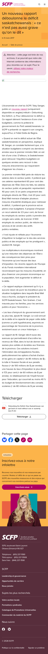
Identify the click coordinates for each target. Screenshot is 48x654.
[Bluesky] (9, 628)
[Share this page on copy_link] (23, 440)
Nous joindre (7, 586)
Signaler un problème (36, 648)
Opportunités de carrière (13, 581)
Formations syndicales (12, 605)
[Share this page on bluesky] (4, 440)
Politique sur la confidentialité (13, 648)
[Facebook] (3, 628)
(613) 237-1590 (19, 554)
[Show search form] (39, 4)
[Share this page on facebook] (10, 440)
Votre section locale (10, 600)
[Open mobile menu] (44, 4)
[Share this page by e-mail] (29, 440)
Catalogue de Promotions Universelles (19, 610)
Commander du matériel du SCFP (16, 615)
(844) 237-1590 (18, 560)
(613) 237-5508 (20, 557)
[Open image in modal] (24, 90)
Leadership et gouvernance (14, 576)
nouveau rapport (19, 109)
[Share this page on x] (17, 440)
